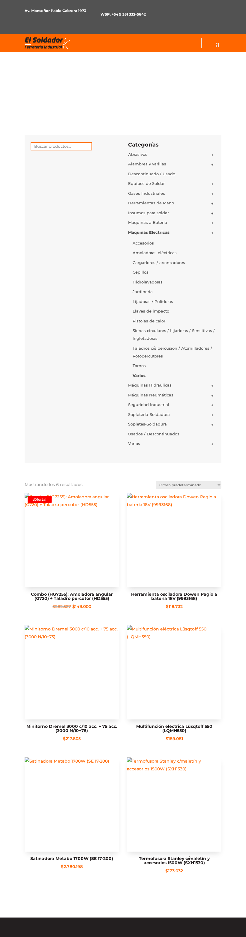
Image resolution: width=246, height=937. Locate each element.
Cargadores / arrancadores (159, 262)
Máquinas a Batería (147, 222)
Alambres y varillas (147, 164)
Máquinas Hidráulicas (150, 385)
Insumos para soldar (148, 212)
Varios (139, 375)
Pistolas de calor (149, 321)
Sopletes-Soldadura (147, 424)
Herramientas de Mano (151, 202)
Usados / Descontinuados (153, 433)
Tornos (139, 365)
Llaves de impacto (151, 311)
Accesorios (143, 243)
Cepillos (140, 272)
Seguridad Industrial (148, 404)
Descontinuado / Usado (151, 173)
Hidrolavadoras (148, 282)
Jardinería (143, 291)
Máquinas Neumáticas (150, 395)
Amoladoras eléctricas (155, 252)
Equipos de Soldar (146, 183)
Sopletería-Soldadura (149, 414)
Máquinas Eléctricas (149, 232)
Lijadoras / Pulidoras (153, 301)
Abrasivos (137, 154)
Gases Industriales (146, 193)
